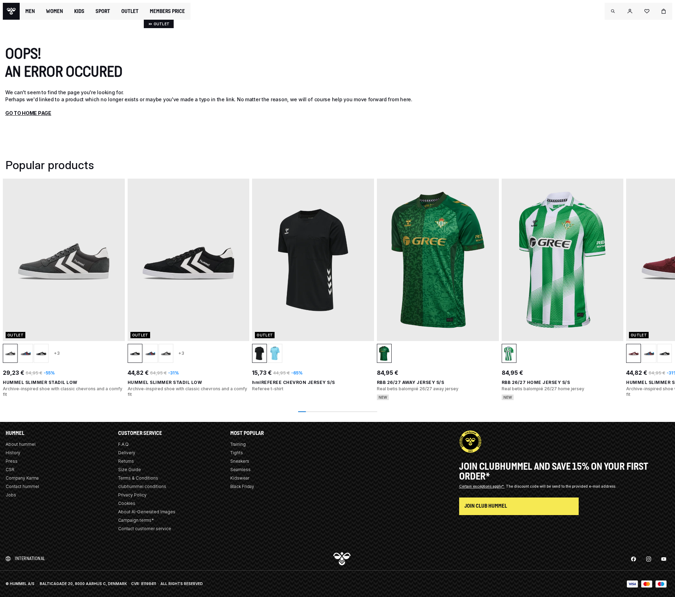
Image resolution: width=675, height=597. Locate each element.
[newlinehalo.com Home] (11, 11)
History (13, 452)
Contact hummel (22, 486)
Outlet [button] (130, 11)
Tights (236, 452)
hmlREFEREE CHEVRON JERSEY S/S (293, 382)
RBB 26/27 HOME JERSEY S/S (536, 382)
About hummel (21, 444)
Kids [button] (79, 11)
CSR (10, 469)
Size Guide (129, 469)
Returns (126, 461)
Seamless (240, 469)
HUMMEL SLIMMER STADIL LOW (40, 382)
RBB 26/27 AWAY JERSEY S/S (410, 382)
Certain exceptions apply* (482, 486)
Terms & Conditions (138, 478)
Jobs (11, 495)
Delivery (126, 452)
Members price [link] (167, 11)
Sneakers (239, 461)
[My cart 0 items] (663, 11)
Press (12, 461)
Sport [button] (103, 11)
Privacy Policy (132, 495)
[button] (613, 11)
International (30, 558)
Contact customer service (144, 528)
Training (238, 444)
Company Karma (22, 478)
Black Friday (242, 486)
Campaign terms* (136, 520)
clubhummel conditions (142, 486)
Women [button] (54, 11)
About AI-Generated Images (146, 511)
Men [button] (30, 11)
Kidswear (239, 478)
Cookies (126, 503)
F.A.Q (123, 444)
